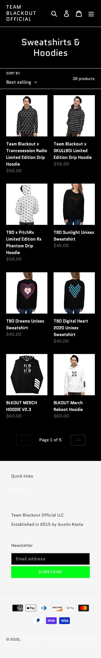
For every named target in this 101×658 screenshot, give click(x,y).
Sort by (13, 73)
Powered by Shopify (78, 639)
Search (18, 489)
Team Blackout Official (21, 13)
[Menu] (91, 13)
